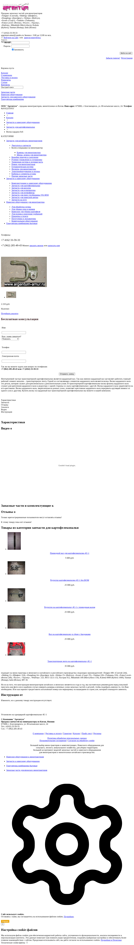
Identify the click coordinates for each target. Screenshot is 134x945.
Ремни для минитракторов (23, 164)
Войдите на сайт (11, 37)
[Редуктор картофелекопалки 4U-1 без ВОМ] (70, 568)
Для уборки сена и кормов (23, 209)
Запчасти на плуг (19, 200)
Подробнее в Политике (111, 940)
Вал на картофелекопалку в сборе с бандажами (70, 634)
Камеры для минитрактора (29, 152)
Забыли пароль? (113, 58)
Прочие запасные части (22, 176)
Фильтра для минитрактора (24, 169)
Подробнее (69, 916)
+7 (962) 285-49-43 (11, 30)
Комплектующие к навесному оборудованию (32, 183)
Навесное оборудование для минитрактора (25, 202)
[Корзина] (2, 66)
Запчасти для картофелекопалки (20, 127)
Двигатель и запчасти (21, 145)
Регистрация (126, 58)
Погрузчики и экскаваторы (24, 219)
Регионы (97, 733)
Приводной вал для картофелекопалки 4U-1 (69, 553)
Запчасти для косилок (21, 188)
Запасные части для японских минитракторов (26, 770)
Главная (9, 113)
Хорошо (5, 921)
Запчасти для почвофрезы (23, 193)
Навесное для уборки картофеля (26, 211)
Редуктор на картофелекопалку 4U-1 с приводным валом (69, 607)
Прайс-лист (87, 733)
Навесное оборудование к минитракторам (25, 757)
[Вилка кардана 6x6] (24, 286)
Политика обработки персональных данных (67, 738)
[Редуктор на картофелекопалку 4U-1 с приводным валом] (70, 595)
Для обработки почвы (21, 207)
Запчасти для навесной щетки (25, 197)
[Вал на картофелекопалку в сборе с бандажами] (70, 622)
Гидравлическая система (22, 167)
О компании (38, 733)
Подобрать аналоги (9, 313)
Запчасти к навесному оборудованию (23, 122)
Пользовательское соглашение (53, 740)
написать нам (54, 245)
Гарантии (67, 733)
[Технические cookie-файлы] (27, 943)
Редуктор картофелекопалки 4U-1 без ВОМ (69, 580)
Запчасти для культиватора (23, 190)
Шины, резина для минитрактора (31, 155)
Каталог (9, 118)
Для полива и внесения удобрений (27, 214)
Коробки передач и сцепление (25, 157)
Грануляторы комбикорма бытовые (21, 223)
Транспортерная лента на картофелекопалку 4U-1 (70, 661)
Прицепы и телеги (20, 216)
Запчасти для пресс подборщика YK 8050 (30, 195)
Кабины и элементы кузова (24, 174)
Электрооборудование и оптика (26, 171)
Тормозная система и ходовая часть (27, 162)
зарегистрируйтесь (32, 37)
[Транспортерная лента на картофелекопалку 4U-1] (70, 649)
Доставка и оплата (53, 733)
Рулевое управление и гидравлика (27, 159)
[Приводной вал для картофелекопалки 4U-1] (70, 541)
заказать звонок (36, 245)
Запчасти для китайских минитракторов (24, 141)
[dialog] (67, 849)
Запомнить (19, 50)
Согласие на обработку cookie (81, 740)
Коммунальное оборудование (25, 221)
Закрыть (4, 40)
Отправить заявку (67, 374)
